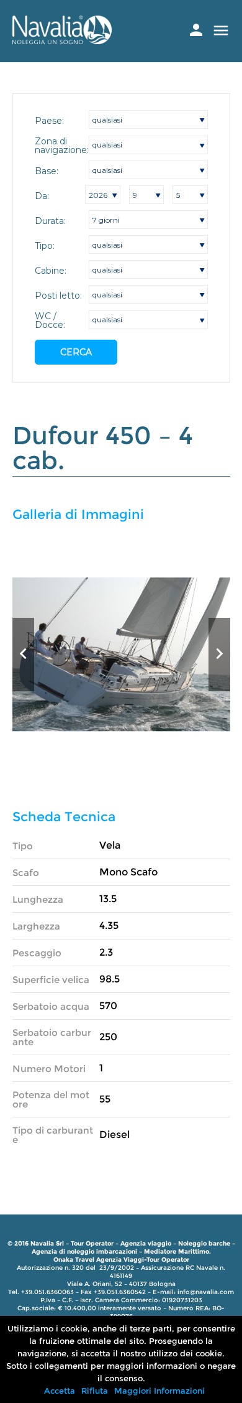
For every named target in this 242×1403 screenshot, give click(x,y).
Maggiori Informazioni (159, 1391)
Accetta (59, 1391)
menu (221, 30)
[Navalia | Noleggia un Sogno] (62, 41)
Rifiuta (94, 1391)
